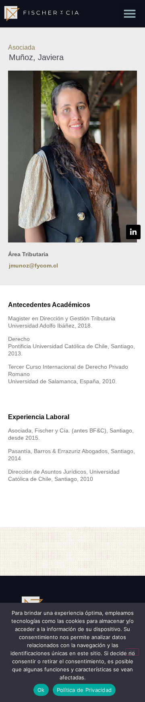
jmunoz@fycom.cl (33, 265)
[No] (132, 652)
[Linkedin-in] (133, 232)
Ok (41, 690)
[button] (129, 13)
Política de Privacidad (84, 690)
